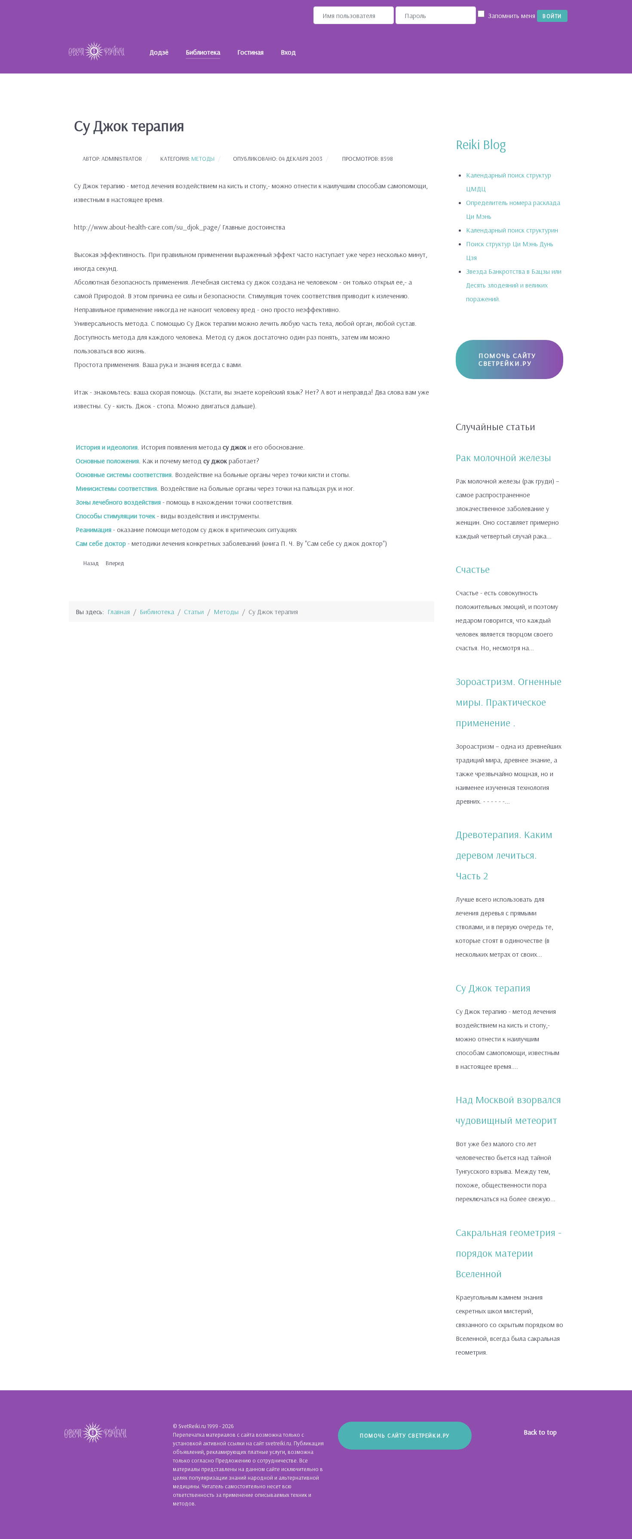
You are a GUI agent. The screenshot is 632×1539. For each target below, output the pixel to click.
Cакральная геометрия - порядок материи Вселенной (508, 1253)
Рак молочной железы (503, 457)
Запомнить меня (511, 15)
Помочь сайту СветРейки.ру (507, 359)
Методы (203, 158)
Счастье (473, 569)
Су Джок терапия (493, 987)
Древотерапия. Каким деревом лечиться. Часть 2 (504, 855)
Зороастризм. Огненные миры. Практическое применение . (508, 702)
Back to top (541, 1432)
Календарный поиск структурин (512, 230)
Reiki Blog (481, 144)
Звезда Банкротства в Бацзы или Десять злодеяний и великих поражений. (513, 285)
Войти (552, 15)
